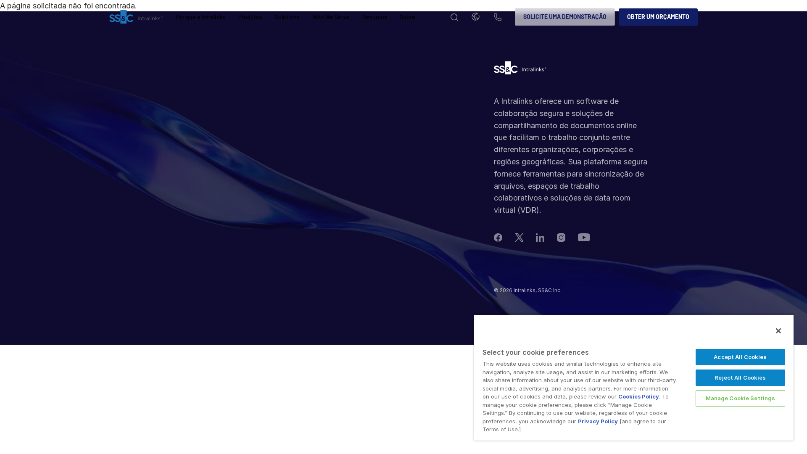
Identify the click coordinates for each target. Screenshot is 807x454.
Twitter (519, 237)
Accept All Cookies (740, 357)
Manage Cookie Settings (740, 398)
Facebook (498, 237)
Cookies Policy (638, 396)
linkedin (540, 237)
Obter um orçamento (658, 16)
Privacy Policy (598, 421)
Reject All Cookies (740, 377)
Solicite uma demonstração (565, 16)
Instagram (561, 237)
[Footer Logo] (520, 70)
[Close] (778, 331)
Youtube (584, 237)
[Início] (136, 17)
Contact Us (497, 18)
